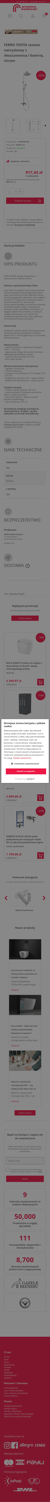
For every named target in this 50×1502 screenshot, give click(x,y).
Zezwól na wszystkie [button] (26, 771)
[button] (25, 763)
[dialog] (25, 751)
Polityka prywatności (22, 758)
